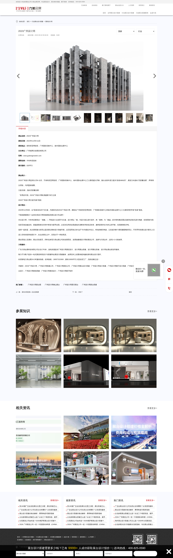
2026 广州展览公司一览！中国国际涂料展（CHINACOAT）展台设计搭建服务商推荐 (50, 524)
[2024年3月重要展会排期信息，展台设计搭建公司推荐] (38, 387)
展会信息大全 (119, 5)
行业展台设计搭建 (128, 13)
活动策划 (94, 5)
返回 (130, 292)
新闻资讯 (152, 5)
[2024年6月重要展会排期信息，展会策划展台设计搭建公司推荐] (38, 351)
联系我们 (141, 5)
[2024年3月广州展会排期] (134, 387)
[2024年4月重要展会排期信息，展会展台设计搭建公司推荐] (134, 351)
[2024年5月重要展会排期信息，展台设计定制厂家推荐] (86, 351)
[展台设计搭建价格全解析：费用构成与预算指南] (134, 448)
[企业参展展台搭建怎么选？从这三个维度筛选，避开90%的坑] (38, 484)
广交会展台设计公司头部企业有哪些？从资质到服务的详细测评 (42, 510)
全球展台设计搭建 (114, 13)
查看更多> (152, 311)
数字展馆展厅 (106, 5)
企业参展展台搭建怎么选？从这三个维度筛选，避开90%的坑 (41, 517)
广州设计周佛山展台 (53, 285)
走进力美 (153, 13)
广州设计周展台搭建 (90, 285)
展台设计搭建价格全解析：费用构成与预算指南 (36, 513)
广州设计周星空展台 (71, 285)
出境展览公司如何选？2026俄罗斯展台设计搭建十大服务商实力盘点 (44, 521)
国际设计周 (48, 21)
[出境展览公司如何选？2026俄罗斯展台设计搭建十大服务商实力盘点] (86, 484)
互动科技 (84, 5)
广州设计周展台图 (35, 285)
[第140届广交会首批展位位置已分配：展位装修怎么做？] (38, 448)
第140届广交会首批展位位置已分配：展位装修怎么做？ (39, 506)
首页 (104, 13)
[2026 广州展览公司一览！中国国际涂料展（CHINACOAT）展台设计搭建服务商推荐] (134, 484)
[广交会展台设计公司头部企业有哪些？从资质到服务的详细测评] (86, 448)
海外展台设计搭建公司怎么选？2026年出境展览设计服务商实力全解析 (141, 521)
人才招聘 (131, 5)
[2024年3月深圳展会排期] (86, 387)
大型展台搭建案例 (142, 13)
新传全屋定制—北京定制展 (30, 292)
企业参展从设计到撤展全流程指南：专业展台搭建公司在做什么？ (139, 524)
